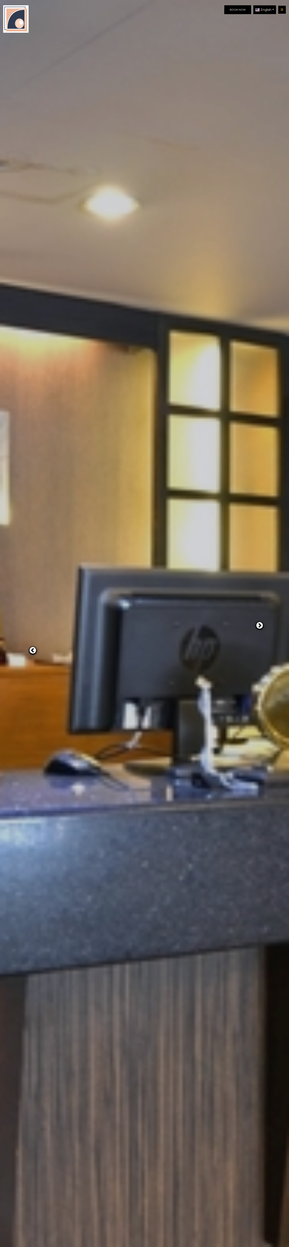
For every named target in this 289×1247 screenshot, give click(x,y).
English (266, 10)
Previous (31, 649)
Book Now (238, 9)
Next (258, 624)
